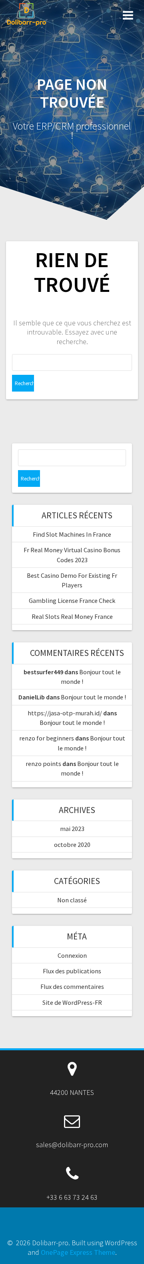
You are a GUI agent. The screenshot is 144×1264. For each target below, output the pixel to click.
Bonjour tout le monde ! (93, 697)
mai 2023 (72, 829)
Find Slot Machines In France (72, 534)
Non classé (72, 900)
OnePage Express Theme (78, 1252)
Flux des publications (72, 971)
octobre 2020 (72, 845)
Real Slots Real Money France (72, 616)
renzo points (43, 764)
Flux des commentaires (72, 986)
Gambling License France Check (72, 600)
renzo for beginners (46, 738)
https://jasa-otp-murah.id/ (65, 713)
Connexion (72, 955)
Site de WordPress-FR (72, 1002)
